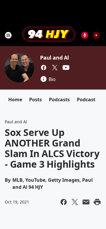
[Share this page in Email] (86, 202)
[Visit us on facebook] (43, 67)
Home (15, 99)
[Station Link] (48, 35)
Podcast (86, 99)
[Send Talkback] (84, 35)
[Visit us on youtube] (65, 67)
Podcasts (59, 99)
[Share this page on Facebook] (63, 202)
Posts (35, 99)
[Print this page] (97, 202)
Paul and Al (54, 57)
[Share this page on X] (75, 202)
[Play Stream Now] (96, 35)
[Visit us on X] (54, 67)
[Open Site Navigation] (8, 35)
